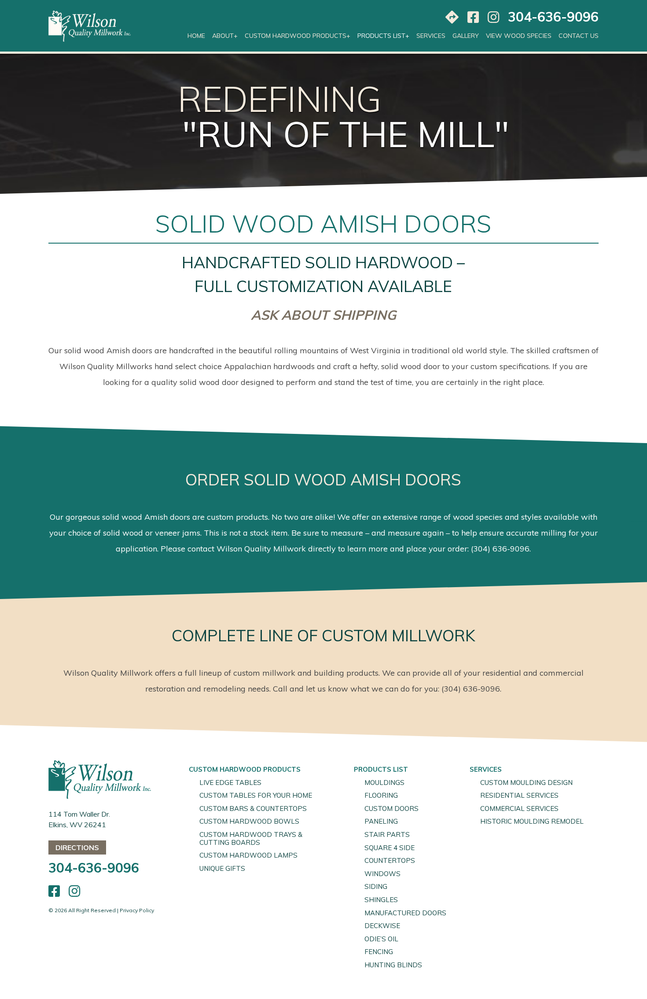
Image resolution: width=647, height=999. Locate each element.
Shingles (381, 899)
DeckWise (382, 925)
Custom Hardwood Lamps (248, 855)
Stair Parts (387, 834)
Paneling (381, 821)
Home (196, 36)
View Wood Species (518, 36)
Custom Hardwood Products (245, 769)
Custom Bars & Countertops (253, 808)
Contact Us (579, 36)
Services (430, 36)
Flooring (381, 795)
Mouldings (384, 782)
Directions (77, 847)
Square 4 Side (389, 848)
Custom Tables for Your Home (255, 795)
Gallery (465, 36)
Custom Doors (391, 808)
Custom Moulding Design (526, 782)
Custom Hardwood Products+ (297, 36)
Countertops (389, 860)
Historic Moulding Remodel (532, 821)
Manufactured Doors (405, 913)
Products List (381, 769)
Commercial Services (519, 808)
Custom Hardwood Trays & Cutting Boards (250, 838)
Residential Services (519, 795)
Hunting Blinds (393, 965)
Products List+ (383, 36)
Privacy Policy (137, 910)
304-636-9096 (553, 16)
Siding (375, 886)
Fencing (378, 951)
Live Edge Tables (230, 782)
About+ (225, 36)
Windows (382, 874)
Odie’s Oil (381, 939)
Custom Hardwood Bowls (249, 821)
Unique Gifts (222, 868)
